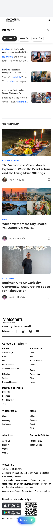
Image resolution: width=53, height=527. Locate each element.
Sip (31, 356)
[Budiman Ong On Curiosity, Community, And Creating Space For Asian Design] (26, 260)
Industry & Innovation (12, 387)
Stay (32, 378)
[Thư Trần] (4, 238)
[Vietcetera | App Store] (11, 505)
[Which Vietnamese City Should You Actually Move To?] (26, 201)
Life (4, 360)
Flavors (5, 416)
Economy (6, 391)
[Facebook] (17, 331)
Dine (32, 352)
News (32, 382)
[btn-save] (49, 179)
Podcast (33, 420)
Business (6, 395)
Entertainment (8, 364)
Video (32, 416)
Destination (35, 374)
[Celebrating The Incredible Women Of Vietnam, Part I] (41, 97)
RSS (32, 428)
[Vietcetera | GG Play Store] (11, 513)
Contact (5, 452)
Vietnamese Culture (11, 161)
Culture (5, 348)
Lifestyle (6, 374)
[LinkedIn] (24, 331)
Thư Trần (21, 238)
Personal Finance (9, 382)
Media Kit (6, 444)
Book (4, 356)
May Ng (20, 179)
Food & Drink (36, 348)
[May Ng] (4, 179)
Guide (4, 219)
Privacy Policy (36, 440)
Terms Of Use (36, 444)
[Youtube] (37, 331)
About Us (6, 440)
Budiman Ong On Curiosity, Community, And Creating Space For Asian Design (26, 287)
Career (5, 448)
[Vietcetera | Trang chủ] (13, 20)
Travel (33, 370)
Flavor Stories (36, 360)
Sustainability (8, 399)
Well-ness (6, 424)
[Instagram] (30, 331)
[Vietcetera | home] (13, 320)
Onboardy (6, 420)
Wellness (6, 378)
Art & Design (8, 278)
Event (32, 424)
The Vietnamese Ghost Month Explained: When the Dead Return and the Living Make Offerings (26, 169)
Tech (4, 403)
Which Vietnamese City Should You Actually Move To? (24, 226)
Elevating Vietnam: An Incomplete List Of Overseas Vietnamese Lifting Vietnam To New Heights (14, 71)
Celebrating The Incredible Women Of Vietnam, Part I (13, 91)
